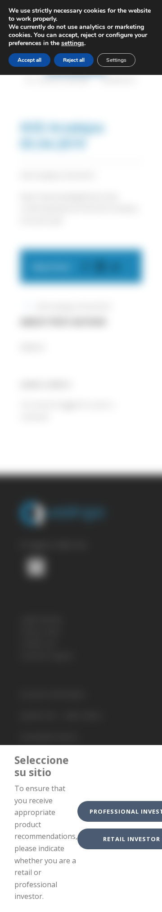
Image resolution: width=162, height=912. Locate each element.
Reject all (74, 60)
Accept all (29, 60)
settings (72, 43)
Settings (116, 60)
